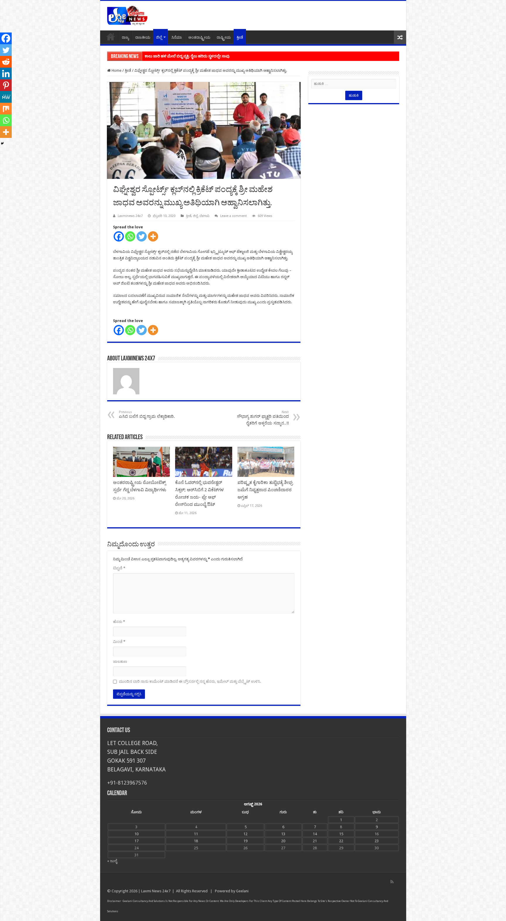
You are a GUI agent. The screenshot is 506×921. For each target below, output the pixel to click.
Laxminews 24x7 (130, 216)
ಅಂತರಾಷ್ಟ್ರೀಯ (199, 37)
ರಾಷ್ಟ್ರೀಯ (224, 37)
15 (341, 834)
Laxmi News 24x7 (155, 891)
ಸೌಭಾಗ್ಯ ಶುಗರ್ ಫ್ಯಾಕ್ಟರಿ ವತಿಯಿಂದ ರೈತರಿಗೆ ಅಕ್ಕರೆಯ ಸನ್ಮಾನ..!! (263, 417)
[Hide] (2, 143)
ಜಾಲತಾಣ (120, 661)
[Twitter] (141, 236)
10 (136, 834)
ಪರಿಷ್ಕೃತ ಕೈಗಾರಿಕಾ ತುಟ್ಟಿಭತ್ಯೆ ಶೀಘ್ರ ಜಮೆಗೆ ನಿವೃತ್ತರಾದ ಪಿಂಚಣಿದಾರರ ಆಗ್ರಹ (265, 490)
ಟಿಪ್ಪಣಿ (119, 568)
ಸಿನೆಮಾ (176, 37)
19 (245, 841)
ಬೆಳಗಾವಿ (204, 216)
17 (136, 841)
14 (315, 834)
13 (283, 834)
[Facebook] (119, 236)
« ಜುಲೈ (112, 861)
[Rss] (392, 881)
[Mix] (6, 108)
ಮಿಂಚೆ (119, 641)
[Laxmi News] (127, 15)
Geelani (242, 891)
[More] (153, 236)
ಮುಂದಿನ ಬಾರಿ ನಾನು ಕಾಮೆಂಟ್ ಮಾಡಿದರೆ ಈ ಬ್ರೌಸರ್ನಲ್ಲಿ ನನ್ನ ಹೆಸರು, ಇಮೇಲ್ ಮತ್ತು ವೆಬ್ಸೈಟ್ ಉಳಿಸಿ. (190, 681)
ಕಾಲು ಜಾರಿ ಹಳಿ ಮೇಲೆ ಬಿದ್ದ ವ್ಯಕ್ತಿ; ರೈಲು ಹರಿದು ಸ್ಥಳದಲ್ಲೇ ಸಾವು (187, 56)
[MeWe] (6, 97)
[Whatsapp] (130, 236)
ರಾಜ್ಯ (125, 37)
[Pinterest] (6, 85)
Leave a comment (233, 216)
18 (196, 841)
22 (341, 841)
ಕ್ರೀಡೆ (240, 37)
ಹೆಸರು (119, 621)
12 (245, 834)
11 (196, 834)
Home (110, 36)
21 (315, 841)
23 (377, 841)
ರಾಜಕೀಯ (142, 37)
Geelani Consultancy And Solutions (144, 901)
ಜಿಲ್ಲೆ (159, 37)
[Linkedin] (6, 73)
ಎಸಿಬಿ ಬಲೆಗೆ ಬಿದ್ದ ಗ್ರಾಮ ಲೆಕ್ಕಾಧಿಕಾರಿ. (147, 414)
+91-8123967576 (127, 783)
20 (283, 841)
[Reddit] (6, 62)
